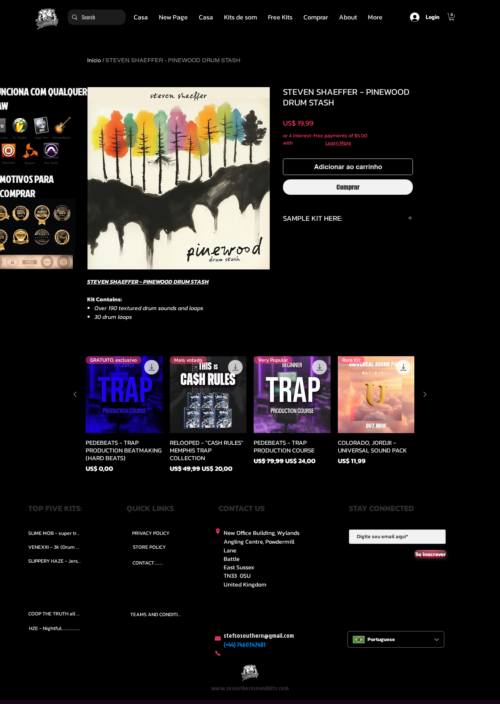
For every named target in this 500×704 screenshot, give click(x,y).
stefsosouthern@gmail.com (259, 635)
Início (94, 60)
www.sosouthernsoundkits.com (250, 688)
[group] (250, 415)
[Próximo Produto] (425, 394)
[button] (240, 17)
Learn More (338, 143)
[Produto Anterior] (75, 394)
